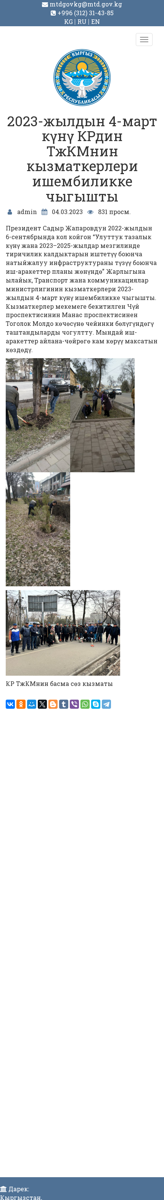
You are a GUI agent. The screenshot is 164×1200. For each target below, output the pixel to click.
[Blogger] (53, 704)
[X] (42, 704)
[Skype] (95, 704)
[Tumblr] (63, 704)
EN (95, 21)
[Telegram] (106, 704)
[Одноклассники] (21, 704)
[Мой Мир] (31, 704)
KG (68, 21)
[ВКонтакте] (10, 704)
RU (82, 21)
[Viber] (74, 704)
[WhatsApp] (85, 704)
